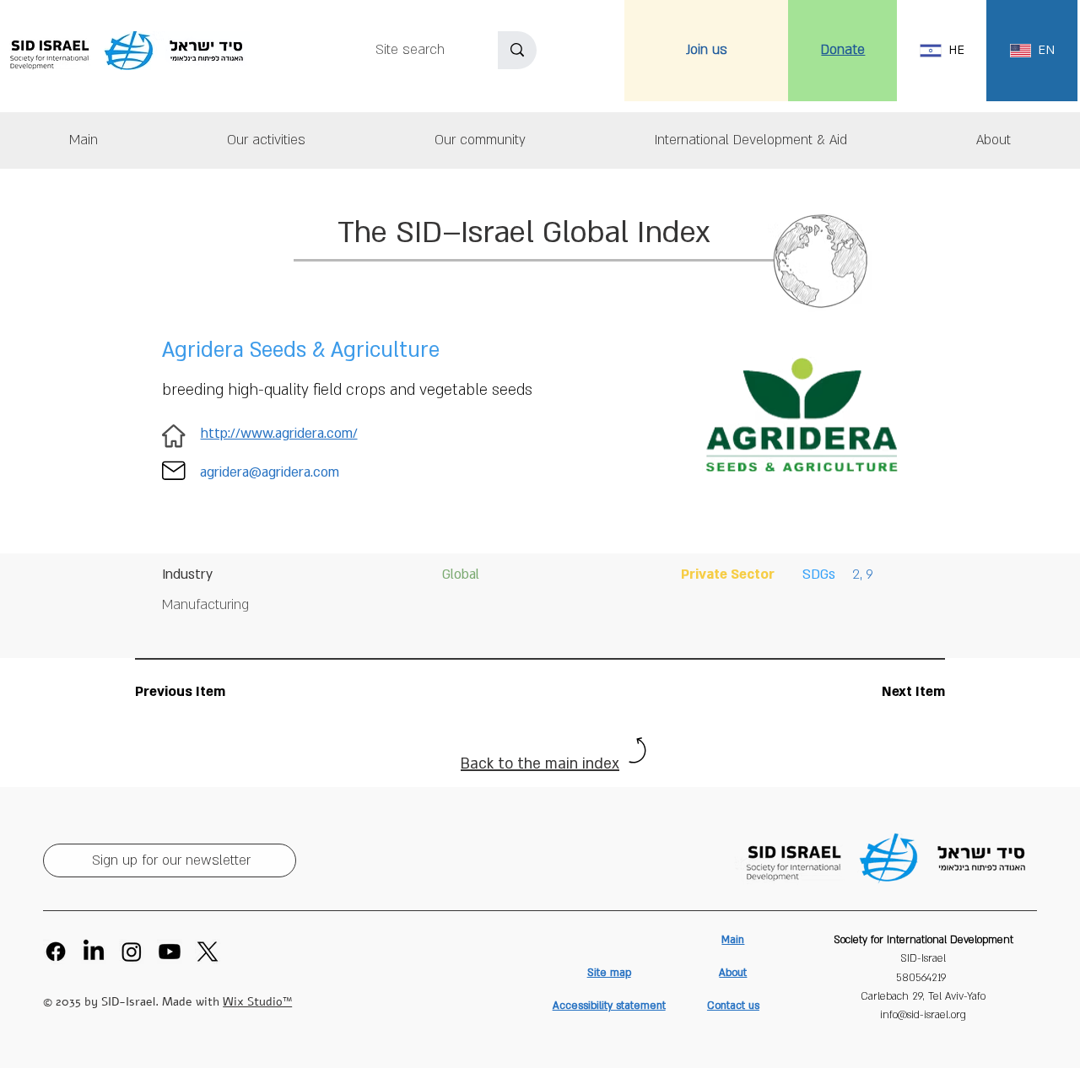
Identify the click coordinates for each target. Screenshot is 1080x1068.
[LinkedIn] (93, 951)
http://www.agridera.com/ (279, 433)
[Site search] (517, 50)
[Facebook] (55, 951)
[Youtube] (169, 951)
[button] (993, 140)
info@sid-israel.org (923, 1015)
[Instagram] (131, 951)
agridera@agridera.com (269, 472)
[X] (207, 951)
